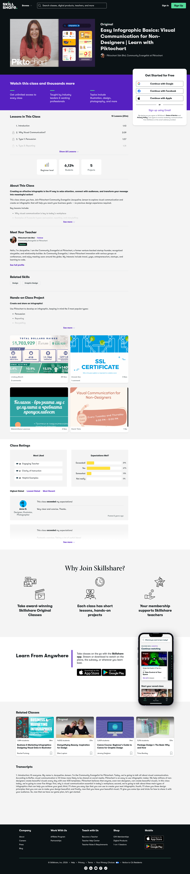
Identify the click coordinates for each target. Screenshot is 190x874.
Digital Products (120, 841)
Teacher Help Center (91, 841)
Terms (90, 862)
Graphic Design (31, 283)
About (21, 837)
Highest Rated (17, 491)
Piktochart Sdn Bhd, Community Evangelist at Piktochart (135, 55)
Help (73, 862)
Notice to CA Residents (132, 862)
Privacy (81, 862)
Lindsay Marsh (17, 377)
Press (21, 845)
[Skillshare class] (35, 727)
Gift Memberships (121, 837)
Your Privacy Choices (105, 862)
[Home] (10, 6)
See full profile (17, 265)
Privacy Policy (142, 117)
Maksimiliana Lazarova (20, 429)
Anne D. (23, 509)
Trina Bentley (142, 753)
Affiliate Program (58, 837)
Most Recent (48, 491)
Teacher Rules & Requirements (95, 845)
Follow (40, 238)
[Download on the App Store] (88, 672)
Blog (21, 848)
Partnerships (56, 841)
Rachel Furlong (23, 753)
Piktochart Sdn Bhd (30, 238)
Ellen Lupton (62, 753)
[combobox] (72, 5)
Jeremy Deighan (104, 753)
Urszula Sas (76, 377)
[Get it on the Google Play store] (114, 672)
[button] (31, 5)
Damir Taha (76, 429)
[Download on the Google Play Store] (158, 847)
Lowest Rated (33, 491)
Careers (22, 841)
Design (15, 283)
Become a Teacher (90, 837)
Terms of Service (171, 115)
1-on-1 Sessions (120, 845)
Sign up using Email (160, 110)
